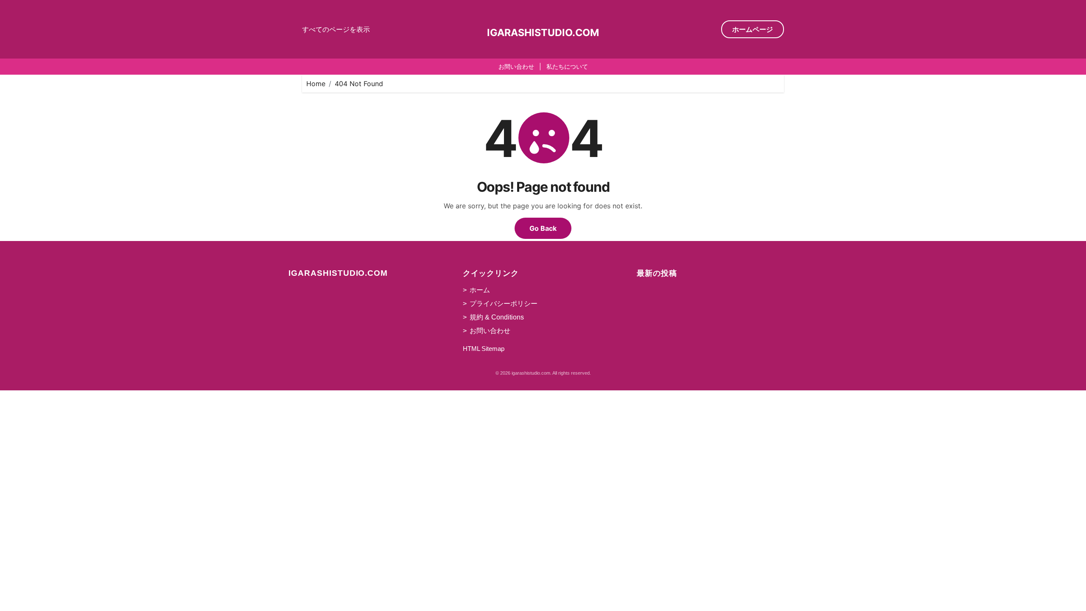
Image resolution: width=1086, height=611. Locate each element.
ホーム (480, 290)
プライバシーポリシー (503, 303)
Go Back (543, 228)
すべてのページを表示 (336, 29)
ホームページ (752, 29)
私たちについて (567, 66)
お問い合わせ (516, 66)
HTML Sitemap (483, 348)
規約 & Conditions (497, 317)
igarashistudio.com (543, 33)
